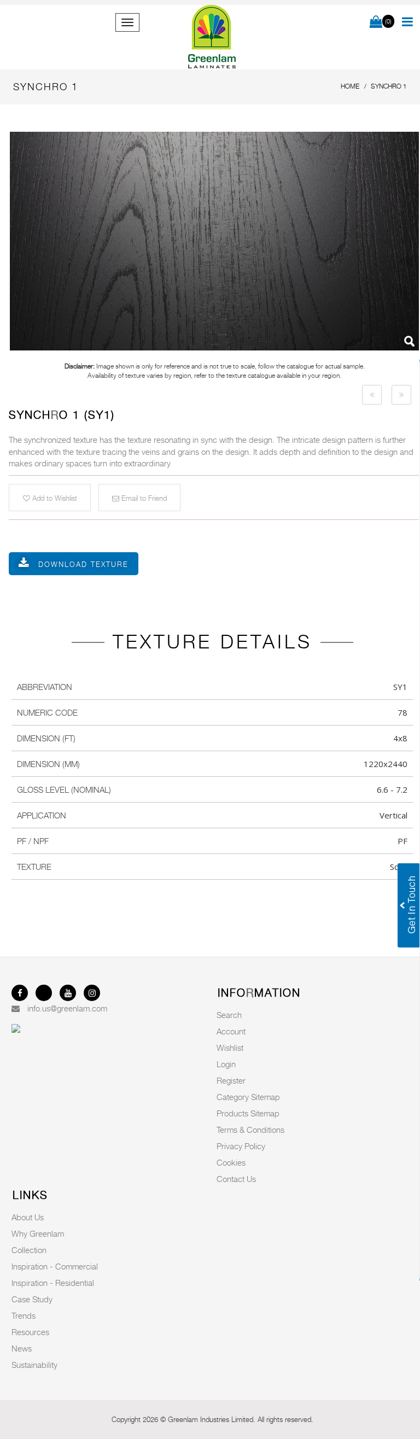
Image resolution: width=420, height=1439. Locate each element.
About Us (27, 1217)
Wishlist (230, 1047)
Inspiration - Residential (52, 1283)
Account (231, 1031)
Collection (28, 1250)
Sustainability (34, 1365)
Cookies (231, 1162)
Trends (23, 1315)
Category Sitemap (248, 1097)
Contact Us (236, 1179)
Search (229, 1015)
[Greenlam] (212, 37)
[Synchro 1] (214, 241)
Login (226, 1064)
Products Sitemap (248, 1113)
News (21, 1348)
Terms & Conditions (250, 1129)
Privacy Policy (241, 1146)
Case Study (31, 1299)
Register (231, 1080)
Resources (30, 1332)
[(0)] (376, 22)
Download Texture (83, 564)
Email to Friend (143, 498)
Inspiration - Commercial (54, 1266)
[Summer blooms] (372, 395)
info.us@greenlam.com (67, 1008)
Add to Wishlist (53, 498)
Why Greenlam (37, 1233)
